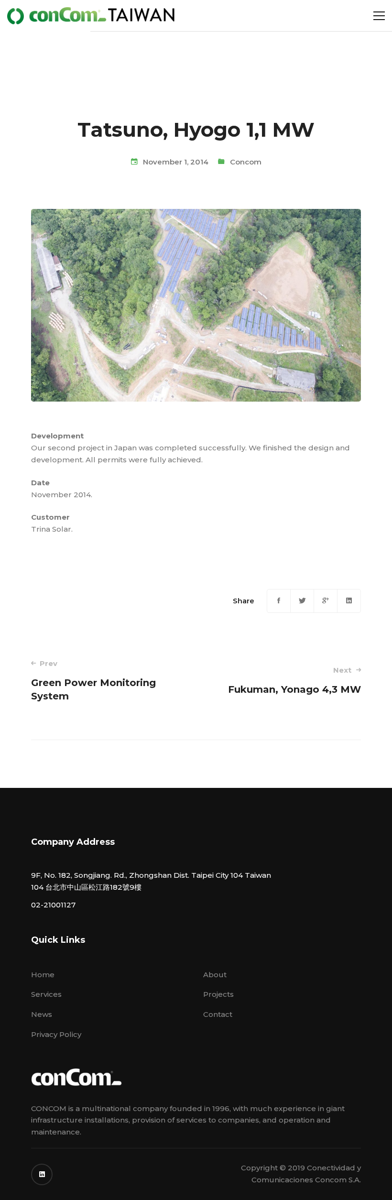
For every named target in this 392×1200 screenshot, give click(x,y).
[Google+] (326, 601)
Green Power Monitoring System (93, 680)
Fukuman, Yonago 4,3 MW (294, 680)
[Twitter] (302, 601)
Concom (245, 161)
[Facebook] (279, 601)
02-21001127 (53, 904)
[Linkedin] (349, 601)
